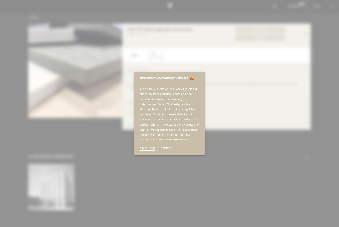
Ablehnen (167, 148)
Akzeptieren (147, 148)
